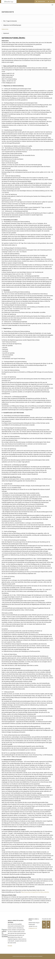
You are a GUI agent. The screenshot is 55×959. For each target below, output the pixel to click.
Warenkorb (41, 1)
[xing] (48, 923)
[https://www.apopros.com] (9, 1)
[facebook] (44, 927)
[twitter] (48, 927)
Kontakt (10, 945)
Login (51, 1)
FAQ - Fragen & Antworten (10, 21)
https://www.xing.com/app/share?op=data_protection (35, 892)
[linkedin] (44, 923)
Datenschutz (5, 29)
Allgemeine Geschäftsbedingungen (12, 25)
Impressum (6, 33)
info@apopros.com (33, 928)
